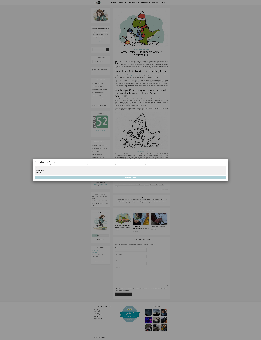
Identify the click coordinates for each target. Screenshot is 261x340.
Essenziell (39, 168)
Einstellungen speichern (130, 177)
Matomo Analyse (40, 170)
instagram (39, 172)
